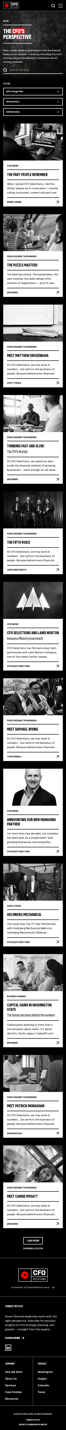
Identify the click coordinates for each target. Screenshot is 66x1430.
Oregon (42, 1378)
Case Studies (13, 1392)
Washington (45, 1372)
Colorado (43, 1385)
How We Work (13, 1372)
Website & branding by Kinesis (33, 1424)
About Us (11, 1378)
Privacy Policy (33, 1420)
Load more (33, 1240)
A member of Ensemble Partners (30, 1287)
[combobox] (33, 91)
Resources (11, 1398)
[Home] (11, 5)
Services (10, 1385)
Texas (41, 1392)
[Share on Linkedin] (8, 1348)
